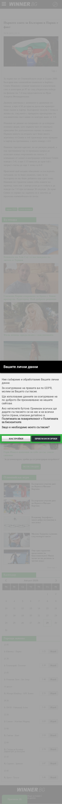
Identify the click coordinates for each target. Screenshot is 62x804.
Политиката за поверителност (21, 418)
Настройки (16, 438)
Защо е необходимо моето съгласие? (26, 427)
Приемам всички (46, 438)
